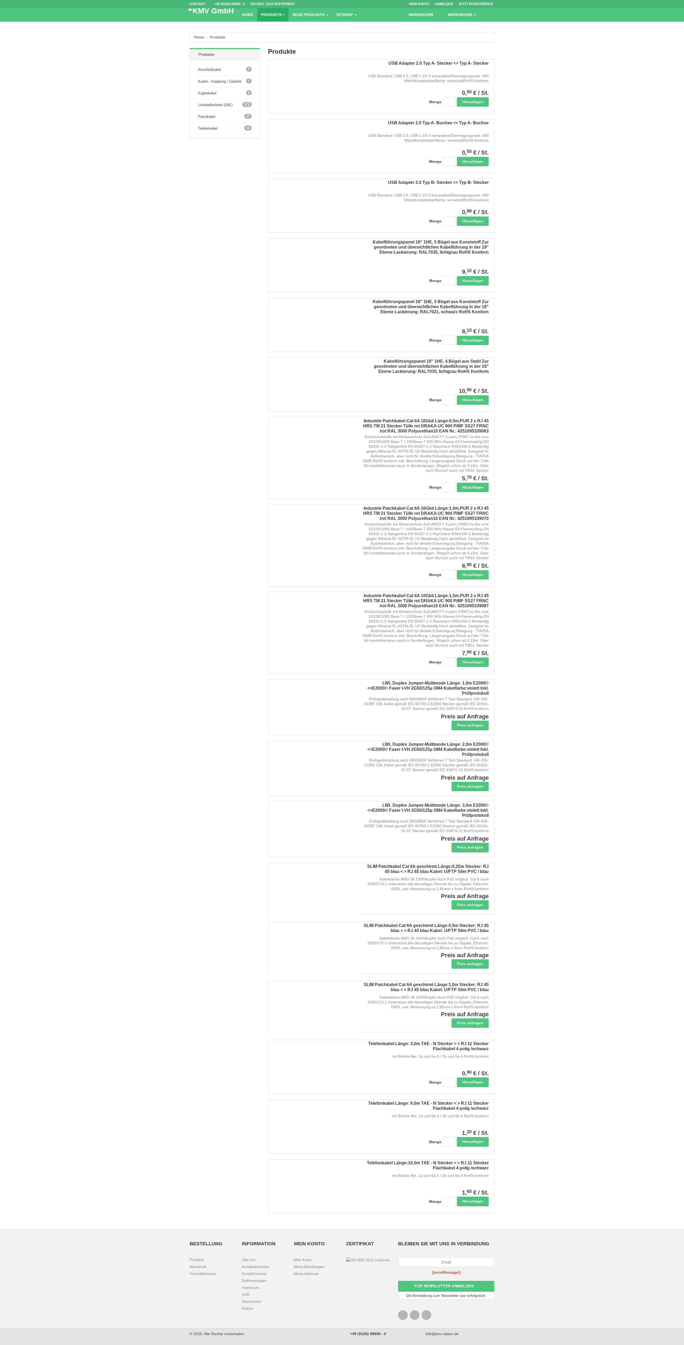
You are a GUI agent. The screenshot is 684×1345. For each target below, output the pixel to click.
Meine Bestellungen (309, 1267)
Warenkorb (198, 1267)
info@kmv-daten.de (441, 1334)
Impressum (250, 1288)
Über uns (249, 1260)
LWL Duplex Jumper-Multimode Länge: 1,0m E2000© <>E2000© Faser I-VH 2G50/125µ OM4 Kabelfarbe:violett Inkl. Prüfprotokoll (428, 688)
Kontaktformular (254, 1274)
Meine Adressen (306, 1274)
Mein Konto (303, 1260)
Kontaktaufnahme (255, 1267)
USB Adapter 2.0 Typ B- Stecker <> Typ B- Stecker (438, 182)
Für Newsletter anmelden (444, 1286)
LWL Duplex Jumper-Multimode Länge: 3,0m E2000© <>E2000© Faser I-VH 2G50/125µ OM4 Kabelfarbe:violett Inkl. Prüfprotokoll (428, 810)
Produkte (271, 15)
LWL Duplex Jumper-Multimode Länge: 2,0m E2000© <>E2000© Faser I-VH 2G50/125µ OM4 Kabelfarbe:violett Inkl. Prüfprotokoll (428, 749)
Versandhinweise (203, 1274)
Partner (247, 1309)
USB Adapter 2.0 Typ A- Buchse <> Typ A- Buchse (438, 123)
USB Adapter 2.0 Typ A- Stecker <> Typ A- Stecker (438, 63)
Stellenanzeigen (254, 1281)
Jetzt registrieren (475, 4)
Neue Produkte (309, 15)
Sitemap (345, 15)
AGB (245, 1295)
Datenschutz (251, 1302)
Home (247, 15)
